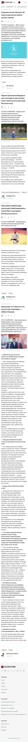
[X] (14, 21)
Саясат (3, 683)
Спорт (4, 82)
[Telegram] (8, 21)
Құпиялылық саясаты (7, 705)
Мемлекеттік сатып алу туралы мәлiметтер (13, 714)
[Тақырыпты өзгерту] (20, 2)
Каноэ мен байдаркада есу (10, 192)
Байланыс (4, 727)
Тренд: (3, 6)
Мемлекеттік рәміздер (7, 708)
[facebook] (11, 671)
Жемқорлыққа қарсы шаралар (9, 711)
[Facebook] (11, 21)
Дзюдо (4, 293)
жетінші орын (13, 184)
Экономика (4, 689)
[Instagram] (2, 21)
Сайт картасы (5, 724)
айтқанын (15, 640)
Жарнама (3, 730)
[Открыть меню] (25, 2)
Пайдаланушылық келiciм (8, 702)
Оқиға (2, 680)
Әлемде (3, 692)
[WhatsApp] (5, 21)
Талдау (3, 686)
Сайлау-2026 (9, 6)
